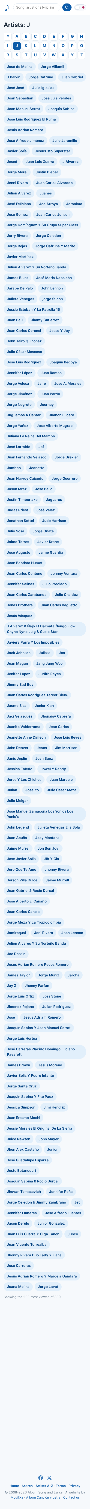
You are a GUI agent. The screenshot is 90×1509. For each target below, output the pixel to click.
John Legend (18, 827)
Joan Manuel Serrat (23, 109)
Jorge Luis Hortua (22, 1038)
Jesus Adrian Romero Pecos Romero (38, 964)
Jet (77, 1202)
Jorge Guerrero (65, 478)
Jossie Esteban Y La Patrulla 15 (33, 309)
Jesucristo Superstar (52, 151)
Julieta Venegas (20, 299)
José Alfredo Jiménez (25, 140)
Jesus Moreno (50, 1065)
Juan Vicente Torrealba (27, 1244)
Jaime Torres (18, 542)
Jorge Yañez (17, 425)
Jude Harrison (54, 520)
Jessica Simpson (21, 1107)
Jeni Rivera (43, 933)
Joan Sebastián (20, 98)
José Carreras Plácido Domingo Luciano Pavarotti (41, 1052)
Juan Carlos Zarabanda (27, 594)
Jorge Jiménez (19, 394)
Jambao (14, 468)
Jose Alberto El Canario (27, 901)
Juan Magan (17, 663)
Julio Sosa (15, 531)
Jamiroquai (16, 933)
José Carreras (19, 1265)
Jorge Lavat (48, 1286)
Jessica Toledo (19, 769)
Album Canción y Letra (43, 1497)
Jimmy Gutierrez (45, 320)
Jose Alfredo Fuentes (63, 1213)
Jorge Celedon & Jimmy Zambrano (36, 1202)
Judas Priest (17, 510)
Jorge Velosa (18, 383)
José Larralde (18, 447)
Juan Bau (15, 320)
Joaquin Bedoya (63, 362)
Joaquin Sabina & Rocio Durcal (33, 1181)
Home (14, 1486)
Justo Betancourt (21, 1170)
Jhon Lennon (72, 933)
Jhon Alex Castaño (23, 1149)
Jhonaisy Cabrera (56, 716)
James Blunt (17, 278)
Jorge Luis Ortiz (20, 996)
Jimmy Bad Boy (20, 684)
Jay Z (11, 985)
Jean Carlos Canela (23, 911)
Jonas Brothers (20, 605)
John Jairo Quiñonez (24, 341)
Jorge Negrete (19, 404)
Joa (62, 653)
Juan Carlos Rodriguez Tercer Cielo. (37, 695)
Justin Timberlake (22, 499)
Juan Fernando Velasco (26, 457)
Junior (52, 1149)
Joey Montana (47, 838)
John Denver (17, 748)
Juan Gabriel (72, 77)
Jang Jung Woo (49, 663)
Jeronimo (74, 204)
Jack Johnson (18, 653)
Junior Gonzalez (51, 1223)
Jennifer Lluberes (22, 1213)
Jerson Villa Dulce (22, 880)
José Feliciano (19, 204)
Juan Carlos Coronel (24, 330)
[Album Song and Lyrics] (7, 7)
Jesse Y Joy (59, 330)
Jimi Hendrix (54, 1107)
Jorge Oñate (43, 531)
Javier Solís (17, 151)
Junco (73, 1234)
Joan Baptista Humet (24, 563)
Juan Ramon (51, 373)
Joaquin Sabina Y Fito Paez (30, 1096)
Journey (47, 404)
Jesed (12, 161)
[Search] (67, 7)
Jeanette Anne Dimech (26, 737)
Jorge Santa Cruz (22, 1086)
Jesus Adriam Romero (42, 1017)
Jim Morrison (66, 748)
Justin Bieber (47, 172)
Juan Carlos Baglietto (59, 605)
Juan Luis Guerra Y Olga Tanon (33, 1234)
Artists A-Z (44, 1486)
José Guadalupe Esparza (28, 1160)
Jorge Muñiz (48, 975)
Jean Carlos (59, 726)
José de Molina (20, 66)
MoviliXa (17, 1497)
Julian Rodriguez (56, 1006)
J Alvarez (71, 161)
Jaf (41, 447)
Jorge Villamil (52, 66)
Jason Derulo (18, 1223)
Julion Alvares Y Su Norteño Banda (36, 943)
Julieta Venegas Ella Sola (58, 827)
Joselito (32, 790)
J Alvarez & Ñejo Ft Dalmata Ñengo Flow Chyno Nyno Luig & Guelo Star (41, 629)
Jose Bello (43, 489)
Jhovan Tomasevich (24, 1191)
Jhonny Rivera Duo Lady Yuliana (34, 1255)
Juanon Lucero (61, 415)
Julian (12, 790)
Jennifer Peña (61, 1191)
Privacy (74, 1486)
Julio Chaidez (66, 594)
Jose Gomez (17, 214)
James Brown (18, 1065)
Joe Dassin (16, 954)
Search (27, 1486)
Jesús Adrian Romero (25, 130)
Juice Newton (18, 1139)
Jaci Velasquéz (20, 716)
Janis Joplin (17, 758)
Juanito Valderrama (23, 726)
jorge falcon (52, 299)
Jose (11, 1017)
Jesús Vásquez (19, 615)
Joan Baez (44, 758)
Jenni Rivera (17, 183)
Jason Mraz (17, 489)
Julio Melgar (17, 800)
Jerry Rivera (17, 235)
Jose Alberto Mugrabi (55, 425)
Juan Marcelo (61, 779)
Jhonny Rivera (57, 869)
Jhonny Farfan (37, 985)
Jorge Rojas (17, 246)
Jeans (42, 748)
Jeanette (36, 468)
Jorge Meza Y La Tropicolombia (34, 922)
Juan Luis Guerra (40, 161)
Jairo (41, 383)
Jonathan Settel (20, 520)
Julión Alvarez (19, 193)
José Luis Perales (56, 98)
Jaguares (54, 499)
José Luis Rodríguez (24, 362)
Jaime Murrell (57, 880)
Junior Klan (44, 705)
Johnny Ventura (64, 573)
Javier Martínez (20, 256)
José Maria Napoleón (54, 278)
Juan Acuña (17, 838)
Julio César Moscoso (24, 351)
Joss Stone (51, 996)
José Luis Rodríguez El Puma (31, 119)
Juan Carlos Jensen (52, 214)
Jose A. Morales (67, 383)
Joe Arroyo (48, 204)
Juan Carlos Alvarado (54, 183)
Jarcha (73, 975)
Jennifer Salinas (20, 584)
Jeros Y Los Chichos (24, 779)
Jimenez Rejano (20, 1006)
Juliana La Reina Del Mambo (31, 436)
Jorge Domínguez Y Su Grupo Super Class (42, 225)
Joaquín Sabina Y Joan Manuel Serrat (39, 1028)
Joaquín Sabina (61, 109)
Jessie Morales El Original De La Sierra (39, 1128)
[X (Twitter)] (49, 1477)
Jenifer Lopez (18, 674)
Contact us (71, 1497)
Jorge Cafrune (41, 77)
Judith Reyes (50, 674)
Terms (61, 1486)
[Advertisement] (45, 1348)
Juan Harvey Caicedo (25, 478)
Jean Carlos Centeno (24, 573)
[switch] (80, 7)
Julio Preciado (54, 584)
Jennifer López (19, 373)
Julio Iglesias (43, 88)
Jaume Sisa (17, 705)
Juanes (45, 193)
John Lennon (52, 288)
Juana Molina (18, 1286)
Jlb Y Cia (51, 859)
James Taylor (18, 975)
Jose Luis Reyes (67, 737)
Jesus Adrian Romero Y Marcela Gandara (42, 1276)
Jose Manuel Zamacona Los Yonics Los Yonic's (40, 814)
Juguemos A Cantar (24, 415)
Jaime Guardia (51, 552)
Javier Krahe (48, 542)
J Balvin (13, 77)
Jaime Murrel (18, 848)
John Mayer (49, 1139)
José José (15, 88)
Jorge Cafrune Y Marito (55, 246)
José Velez (45, 510)
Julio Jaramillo (64, 140)
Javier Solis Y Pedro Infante (30, 1075)
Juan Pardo (50, 394)
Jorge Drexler (66, 457)
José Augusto (18, 552)
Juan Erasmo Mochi (23, 1117)
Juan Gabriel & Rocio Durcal (30, 890)
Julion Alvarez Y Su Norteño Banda (36, 267)
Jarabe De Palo (20, 288)
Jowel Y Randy (53, 769)
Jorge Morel (17, 172)
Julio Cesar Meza (61, 790)
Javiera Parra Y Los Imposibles (33, 642)
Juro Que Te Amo (21, 869)
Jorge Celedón (48, 235)
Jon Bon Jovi (48, 848)
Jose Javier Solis (21, 859)
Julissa (45, 653)
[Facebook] (40, 1477)
